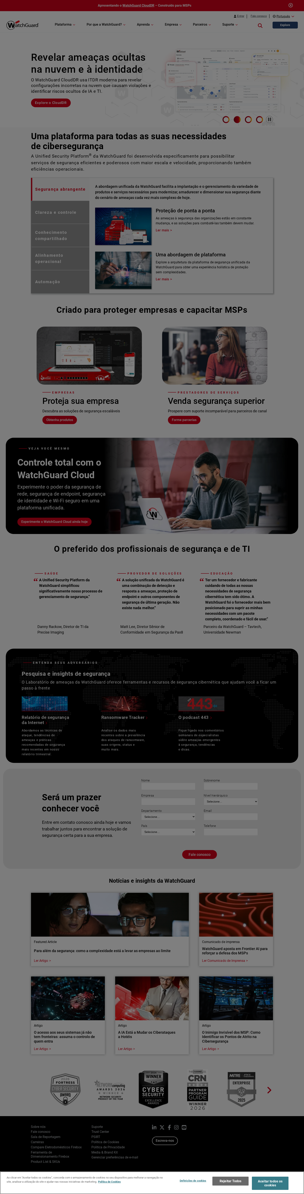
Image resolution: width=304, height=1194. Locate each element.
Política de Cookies (109, 1181)
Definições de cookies (193, 1180)
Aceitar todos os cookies (270, 1183)
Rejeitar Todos (230, 1181)
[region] (152, 1182)
